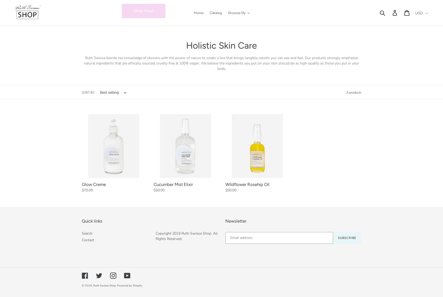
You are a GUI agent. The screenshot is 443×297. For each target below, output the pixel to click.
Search (87, 233)
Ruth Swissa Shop (104, 286)
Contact (88, 240)
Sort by (88, 93)
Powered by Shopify (129, 286)
